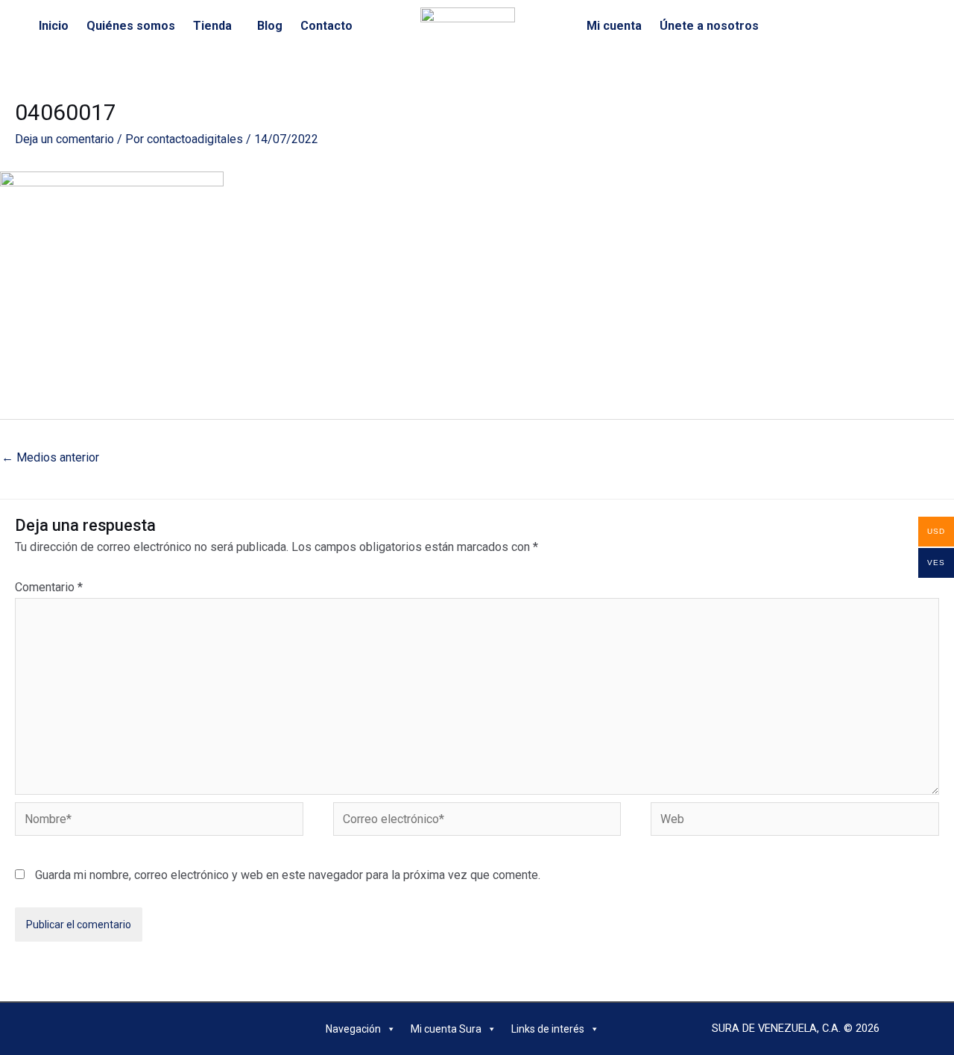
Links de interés (547, 1029)
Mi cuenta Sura (446, 1029)
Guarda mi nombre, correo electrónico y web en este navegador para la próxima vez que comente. (287, 875)
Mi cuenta (614, 26)
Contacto (326, 26)
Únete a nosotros (709, 26)
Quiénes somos (130, 26)
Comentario (49, 587)
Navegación (353, 1029)
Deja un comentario (64, 139)
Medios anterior (50, 457)
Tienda (212, 26)
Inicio (54, 26)
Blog (269, 26)
